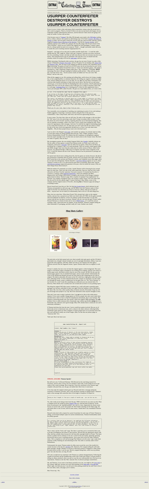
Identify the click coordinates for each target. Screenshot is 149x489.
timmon (63, 37)
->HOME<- (74, 482)
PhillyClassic (80, 201)
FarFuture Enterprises (69, 173)
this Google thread (79, 186)
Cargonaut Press (60, 87)
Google (85, 141)
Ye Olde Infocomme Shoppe (76, 486)
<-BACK (3, 482)
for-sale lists (94, 464)
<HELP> (146, 482)
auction (89, 42)
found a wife (73, 403)
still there (68, 447)
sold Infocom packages (53, 164)
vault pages (73, 58)
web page (64, 144)
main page (86, 464)
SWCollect (93, 37)
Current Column (74, 474)
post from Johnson (81, 161)
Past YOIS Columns (74, 478)
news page (67, 132)
